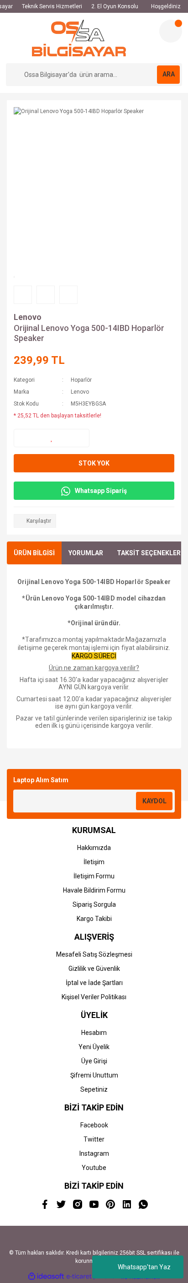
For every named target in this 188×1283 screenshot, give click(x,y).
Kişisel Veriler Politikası (94, 997)
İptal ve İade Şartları (94, 982)
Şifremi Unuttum (94, 1075)
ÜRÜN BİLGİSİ (34, 553)
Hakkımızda (94, 847)
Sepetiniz (94, 1089)
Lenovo (28, 317)
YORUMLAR (85, 553)
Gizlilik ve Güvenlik (94, 968)
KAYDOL (154, 801)
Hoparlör (81, 380)
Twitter (94, 1139)
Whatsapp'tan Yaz (144, 1267)
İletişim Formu (94, 876)
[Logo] (79, 38)
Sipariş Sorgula (94, 904)
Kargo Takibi (94, 918)
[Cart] (170, 31)
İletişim (94, 862)
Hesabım (94, 1032)
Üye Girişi (94, 1061)
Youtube (94, 1167)
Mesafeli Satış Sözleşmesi (94, 954)
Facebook (94, 1125)
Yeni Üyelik (94, 1046)
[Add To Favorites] (51, 438)
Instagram (94, 1153)
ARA (168, 74)
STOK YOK (94, 463)
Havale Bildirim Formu (94, 890)
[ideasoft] (46, 1276)
